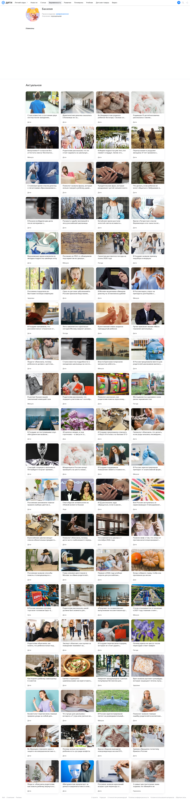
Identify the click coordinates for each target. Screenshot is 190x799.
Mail (3, 797)
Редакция (103, 797)
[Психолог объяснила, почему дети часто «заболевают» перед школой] (77, 530)
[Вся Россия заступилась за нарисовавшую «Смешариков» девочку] (147, 495)
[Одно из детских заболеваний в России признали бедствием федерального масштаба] (77, 283)
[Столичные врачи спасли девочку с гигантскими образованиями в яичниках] (42, 178)
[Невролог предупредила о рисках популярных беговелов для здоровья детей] (112, 671)
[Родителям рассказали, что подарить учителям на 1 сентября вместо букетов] (77, 389)
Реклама (19, 797)
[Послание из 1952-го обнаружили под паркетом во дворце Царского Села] (77, 248)
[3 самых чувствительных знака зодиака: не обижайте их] (147, 776)
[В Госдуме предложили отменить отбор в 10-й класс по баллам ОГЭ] (112, 424)
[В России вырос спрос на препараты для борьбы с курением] (147, 283)
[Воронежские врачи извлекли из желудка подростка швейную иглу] (42, 248)
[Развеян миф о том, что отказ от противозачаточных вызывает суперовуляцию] (147, 530)
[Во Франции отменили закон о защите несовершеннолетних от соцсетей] (42, 741)
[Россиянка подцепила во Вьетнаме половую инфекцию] (42, 283)
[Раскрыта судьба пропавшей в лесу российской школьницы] (77, 213)
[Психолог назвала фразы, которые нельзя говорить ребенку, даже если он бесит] (77, 178)
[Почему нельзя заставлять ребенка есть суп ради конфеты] (77, 741)
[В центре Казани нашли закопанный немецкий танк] (42, 389)
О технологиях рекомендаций (117, 797)
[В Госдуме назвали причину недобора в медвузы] (147, 248)
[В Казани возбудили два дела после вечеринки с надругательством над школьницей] (42, 213)
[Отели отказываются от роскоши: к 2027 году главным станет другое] (147, 600)
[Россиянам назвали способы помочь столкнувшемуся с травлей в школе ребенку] (42, 565)
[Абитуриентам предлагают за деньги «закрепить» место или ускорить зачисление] (77, 776)
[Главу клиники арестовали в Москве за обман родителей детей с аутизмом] (77, 565)
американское (62, 14)
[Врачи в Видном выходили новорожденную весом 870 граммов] (112, 741)
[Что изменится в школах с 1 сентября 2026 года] (112, 530)
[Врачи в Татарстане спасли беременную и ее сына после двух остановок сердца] (147, 213)
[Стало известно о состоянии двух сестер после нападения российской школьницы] (42, 107)
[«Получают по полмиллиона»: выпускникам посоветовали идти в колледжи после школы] (112, 600)
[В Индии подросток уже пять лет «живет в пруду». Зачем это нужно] (112, 143)
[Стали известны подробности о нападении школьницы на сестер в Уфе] (77, 354)
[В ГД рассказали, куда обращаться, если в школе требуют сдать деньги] (112, 495)
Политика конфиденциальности (139, 797)
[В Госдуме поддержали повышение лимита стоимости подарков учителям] (112, 459)
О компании (10, 797)
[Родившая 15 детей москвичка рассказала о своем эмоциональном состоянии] (147, 107)
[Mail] (3, 2)
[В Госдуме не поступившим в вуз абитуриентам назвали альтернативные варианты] (42, 424)
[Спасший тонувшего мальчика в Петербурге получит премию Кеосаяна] (42, 459)
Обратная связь (181, 797)
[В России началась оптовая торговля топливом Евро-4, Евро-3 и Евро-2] (42, 600)
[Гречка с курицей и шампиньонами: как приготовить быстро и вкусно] (77, 671)
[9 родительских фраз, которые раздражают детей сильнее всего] (112, 178)
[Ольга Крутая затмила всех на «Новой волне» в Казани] (77, 495)
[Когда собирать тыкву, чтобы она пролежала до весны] (147, 565)
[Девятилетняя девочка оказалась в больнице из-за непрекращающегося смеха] (77, 107)
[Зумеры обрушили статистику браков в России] (147, 741)
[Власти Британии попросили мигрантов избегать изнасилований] (112, 354)
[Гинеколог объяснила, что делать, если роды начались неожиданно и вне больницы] (147, 424)
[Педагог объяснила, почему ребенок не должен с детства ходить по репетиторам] (42, 354)
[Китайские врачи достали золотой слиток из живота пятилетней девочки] (112, 213)
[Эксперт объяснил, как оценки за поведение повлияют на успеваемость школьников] (77, 635)
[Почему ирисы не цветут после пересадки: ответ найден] (147, 635)
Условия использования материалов (162, 797)
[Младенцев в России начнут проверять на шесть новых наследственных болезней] (77, 459)
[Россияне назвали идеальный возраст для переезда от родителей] (112, 776)
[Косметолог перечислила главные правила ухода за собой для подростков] (42, 706)
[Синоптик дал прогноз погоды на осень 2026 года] (112, 248)
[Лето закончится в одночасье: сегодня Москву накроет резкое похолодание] (77, 319)
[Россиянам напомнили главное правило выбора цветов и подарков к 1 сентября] (42, 495)
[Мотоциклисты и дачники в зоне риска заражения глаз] (147, 389)
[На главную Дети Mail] (8, 2)
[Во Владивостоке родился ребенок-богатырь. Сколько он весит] (112, 107)
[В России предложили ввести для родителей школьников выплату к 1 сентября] (147, 354)
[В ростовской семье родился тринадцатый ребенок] (112, 319)
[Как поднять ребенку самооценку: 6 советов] (42, 671)
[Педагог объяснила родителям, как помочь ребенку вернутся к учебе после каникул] (42, 776)
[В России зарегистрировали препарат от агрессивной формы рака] (147, 459)
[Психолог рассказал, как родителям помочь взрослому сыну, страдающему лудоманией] (112, 389)
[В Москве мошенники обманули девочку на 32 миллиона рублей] (112, 283)
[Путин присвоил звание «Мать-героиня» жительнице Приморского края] (147, 319)
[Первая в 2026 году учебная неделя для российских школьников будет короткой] (112, 565)
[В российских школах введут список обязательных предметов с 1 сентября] (42, 530)
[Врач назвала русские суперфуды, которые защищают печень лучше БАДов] (147, 671)
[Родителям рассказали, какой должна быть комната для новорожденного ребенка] (77, 600)
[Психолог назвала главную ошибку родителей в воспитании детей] (147, 706)
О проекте (94, 797)
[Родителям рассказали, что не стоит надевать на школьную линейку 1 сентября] (77, 143)
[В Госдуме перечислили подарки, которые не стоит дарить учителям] (112, 635)
